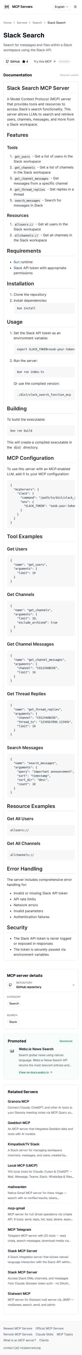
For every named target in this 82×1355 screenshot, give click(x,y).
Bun (17, 262)
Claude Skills (44, 1334)
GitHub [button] (19, 61)
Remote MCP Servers (17, 1334)
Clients (44, 1340)
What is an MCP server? (19, 1340)
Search (37, 23)
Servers (22, 23)
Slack (13, 1022)
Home (7, 23)
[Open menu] (75, 6)
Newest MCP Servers (17, 1328)
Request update (69, 75)
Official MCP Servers (49, 1328)
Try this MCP (43, 61)
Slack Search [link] (57, 23)
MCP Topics (65, 1334)
